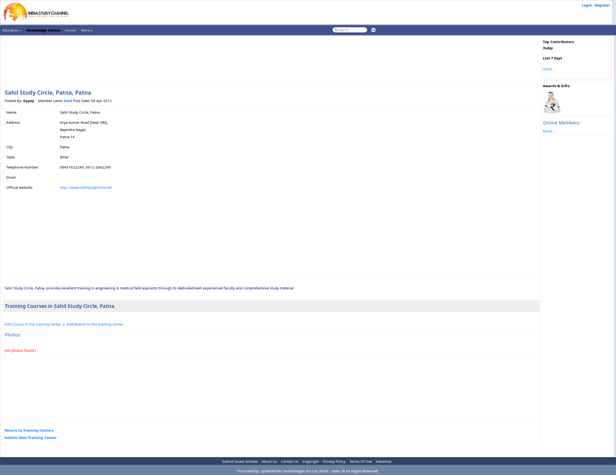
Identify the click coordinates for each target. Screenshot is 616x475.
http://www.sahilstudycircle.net (86, 187)
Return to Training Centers (29, 430)
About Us (269, 461)
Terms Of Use (360, 461)
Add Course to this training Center (33, 324)
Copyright (310, 461)
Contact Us (290, 461)
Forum (70, 30)
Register (602, 5)
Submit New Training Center (31, 437)
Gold (68, 100)
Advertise (383, 461)
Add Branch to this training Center (95, 324)
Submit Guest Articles (240, 461)
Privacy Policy (334, 461)
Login (587, 5)
